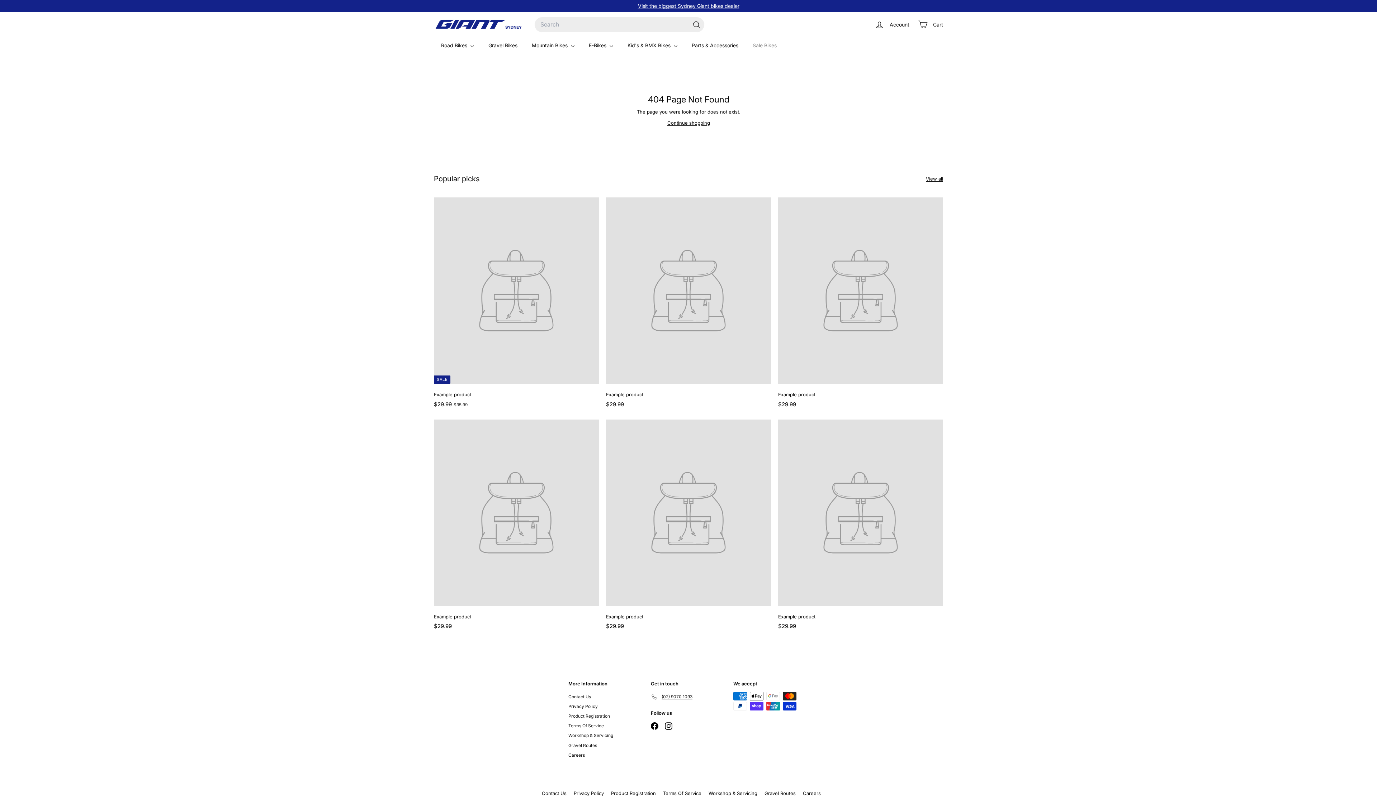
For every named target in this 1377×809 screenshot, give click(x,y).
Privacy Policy (583, 706)
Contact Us (579, 696)
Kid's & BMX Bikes (650, 45)
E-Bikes (598, 45)
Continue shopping (688, 123)
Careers (576, 755)
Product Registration (589, 716)
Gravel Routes (582, 745)
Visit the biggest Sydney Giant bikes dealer (688, 6)
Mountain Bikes (550, 45)
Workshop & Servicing (590, 735)
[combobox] (619, 25)
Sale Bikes (765, 45)
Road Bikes (455, 45)
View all (934, 179)
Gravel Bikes (502, 45)
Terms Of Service (586, 725)
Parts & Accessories (715, 45)
